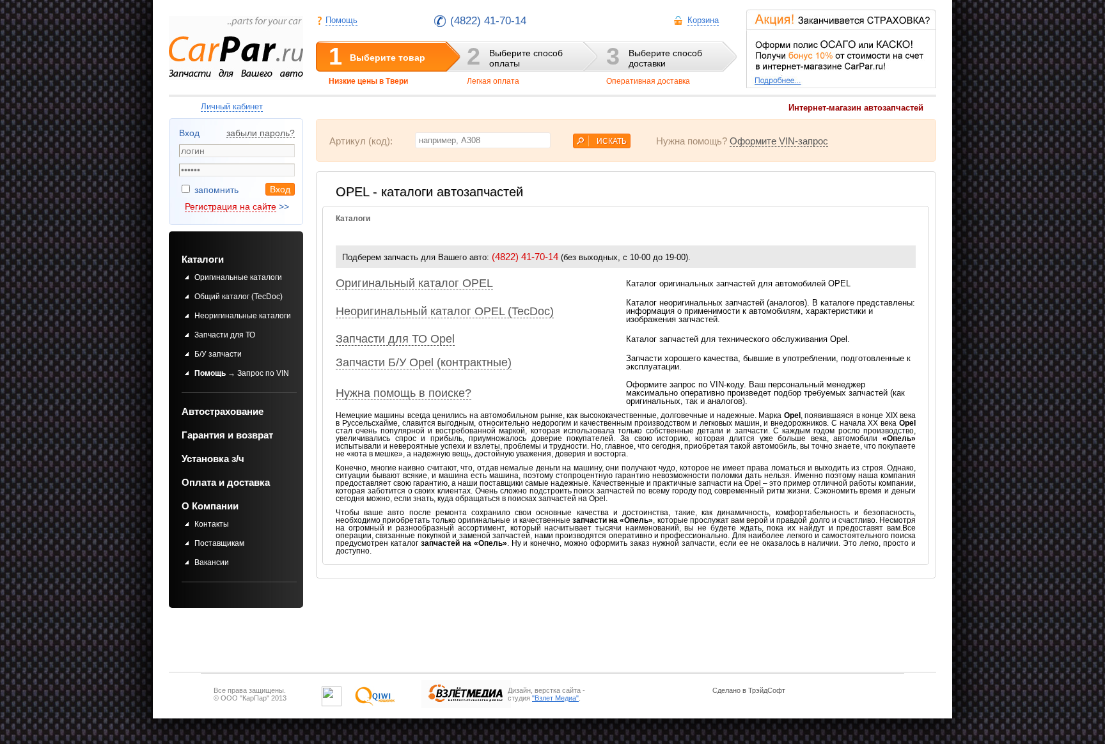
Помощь (341, 20)
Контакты (211, 524)
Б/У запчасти (218, 354)
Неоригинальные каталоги (242, 315)
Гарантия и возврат (227, 435)
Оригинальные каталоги (238, 277)
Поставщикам (219, 543)
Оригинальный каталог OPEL (414, 283)
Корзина (703, 20)
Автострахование (222, 411)
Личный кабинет (232, 106)
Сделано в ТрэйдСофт (748, 690)
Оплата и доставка (226, 482)
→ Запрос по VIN (241, 373)
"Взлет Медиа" (555, 698)
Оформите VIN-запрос (779, 141)
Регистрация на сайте (230, 206)
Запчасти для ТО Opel (395, 338)
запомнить (215, 190)
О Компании (210, 505)
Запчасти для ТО (224, 334)
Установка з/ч (213, 458)
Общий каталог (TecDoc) (238, 296)
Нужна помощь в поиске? (403, 393)
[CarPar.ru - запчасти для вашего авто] (236, 48)
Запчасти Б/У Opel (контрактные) (424, 362)
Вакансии (211, 562)
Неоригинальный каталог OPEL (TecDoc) (445, 311)
